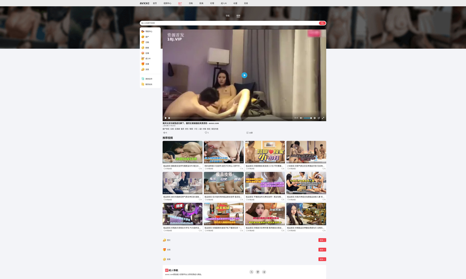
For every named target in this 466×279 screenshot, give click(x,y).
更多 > (322, 240)
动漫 (235, 3)
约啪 (204, 129)
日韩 (191, 3)
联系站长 (149, 84)
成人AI (224, 3)
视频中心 (167, 3)
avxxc (145, 3)
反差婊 (177, 129)
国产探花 (166, 129)
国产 (180, 3)
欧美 (201, 3)
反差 (172, 129)
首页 (155, 3)
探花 (208, 129)
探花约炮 (214, 129)
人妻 (200, 129)
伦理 (212, 3)
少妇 (195, 129)
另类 (246, 3)
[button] (249, 132)
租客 (191, 129)
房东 (187, 129)
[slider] (230, 118)
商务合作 (149, 79)
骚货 (182, 129)
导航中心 (149, 31)
